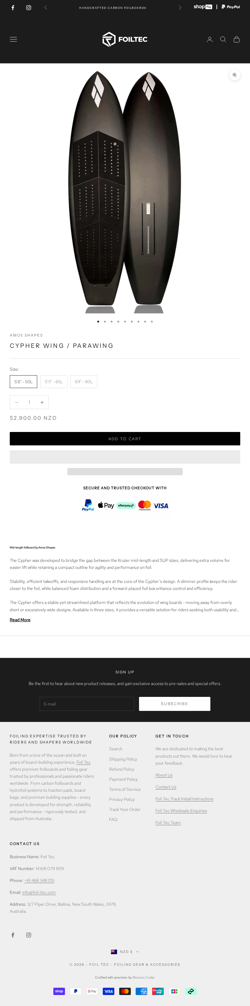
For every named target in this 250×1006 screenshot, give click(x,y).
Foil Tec (84, 762)
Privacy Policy (122, 799)
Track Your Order (125, 809)
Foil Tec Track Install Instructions (184, 798)
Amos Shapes (26, 335)
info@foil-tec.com (39, 892)
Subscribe (174, 703)
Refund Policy (121, 769)
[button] (125, 457)
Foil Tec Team (168, 822)
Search (115, 748)
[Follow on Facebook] (13, 8)
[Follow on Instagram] (29, 8)
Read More (20, 620)
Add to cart (125, 438)
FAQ (113, 819)
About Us (164, 775)
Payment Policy (123, 779)
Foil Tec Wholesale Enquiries (181, 810)
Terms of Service (125, 789)
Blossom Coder (144, 977)
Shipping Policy (123, 759)
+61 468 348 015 (39, 880)
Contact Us (165, 787)
